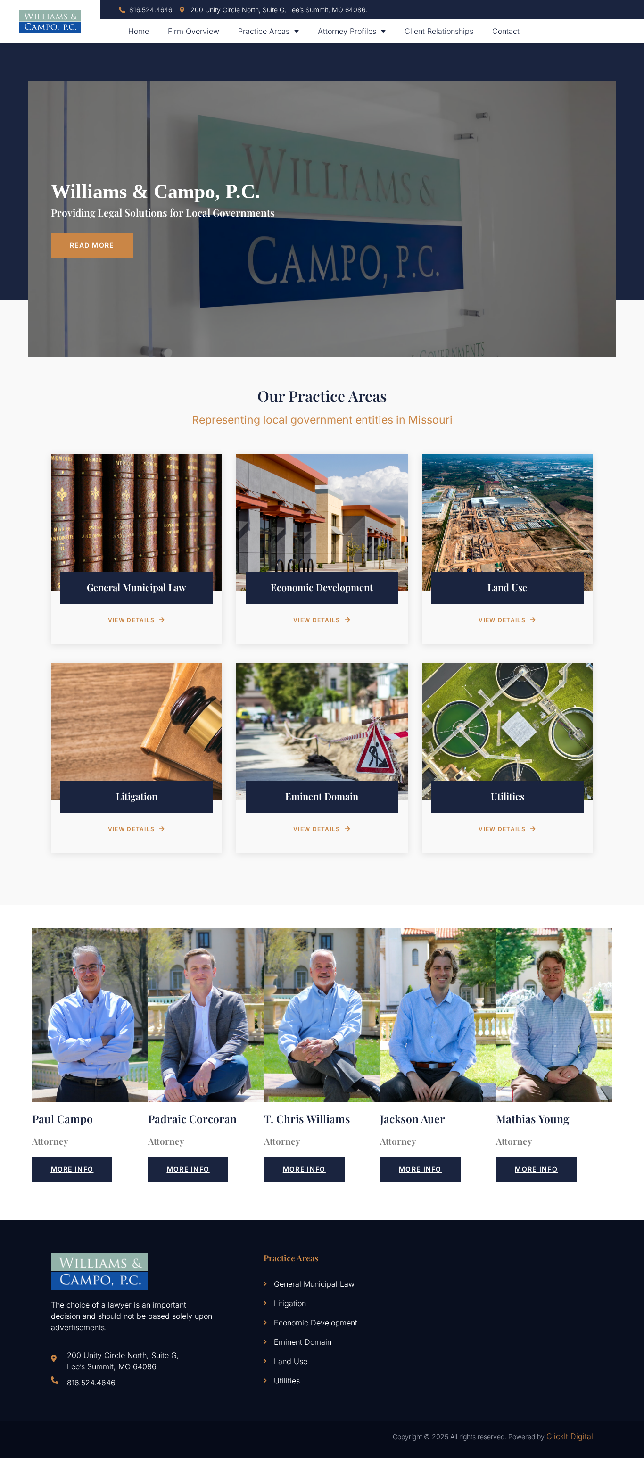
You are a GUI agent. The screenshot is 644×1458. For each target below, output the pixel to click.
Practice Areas (263, 31)
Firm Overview (193, 31)
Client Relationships (439, 31)
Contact (506, 31)
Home (138, 31)
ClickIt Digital (569, 1436)
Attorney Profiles (347, 31)
